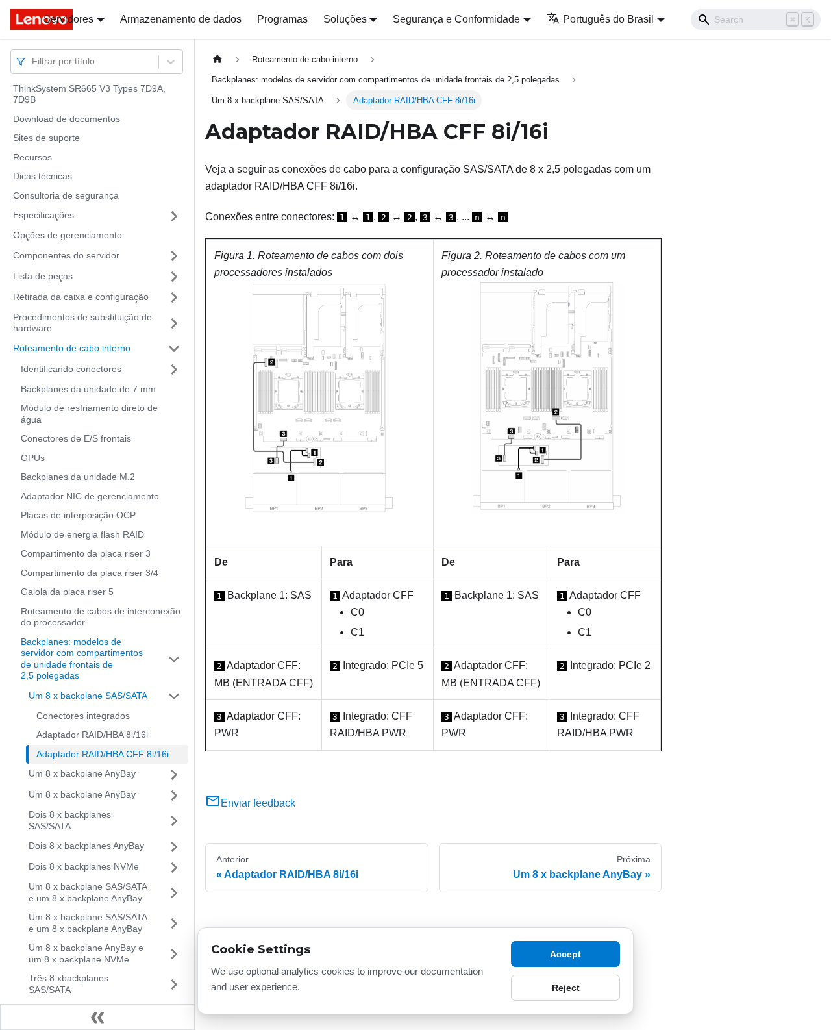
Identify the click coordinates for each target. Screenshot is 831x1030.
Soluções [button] (345, 19)
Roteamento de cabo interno (71, 348)
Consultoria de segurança (66, 195)
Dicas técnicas (42, 176)
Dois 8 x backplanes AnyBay (86, 846)
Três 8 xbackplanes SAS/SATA (68, 984)
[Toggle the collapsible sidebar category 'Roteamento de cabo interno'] (174, 348)
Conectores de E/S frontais (76, 439)
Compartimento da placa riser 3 (86, 554)
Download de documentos (66, 119)
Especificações (43, 215)
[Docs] (17, 19)
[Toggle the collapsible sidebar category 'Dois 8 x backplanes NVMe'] (174, 867)
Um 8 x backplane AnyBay (82, 774)
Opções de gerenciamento (67, 236)
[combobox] (33, 61)
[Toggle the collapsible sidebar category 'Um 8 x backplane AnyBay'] (174, 774)
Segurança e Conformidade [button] (456, 19)
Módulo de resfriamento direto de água (89, 414)
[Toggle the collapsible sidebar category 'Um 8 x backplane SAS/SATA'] (174, 696)
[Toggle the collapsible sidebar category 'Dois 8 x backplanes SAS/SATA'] (174, 821)
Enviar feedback (258, 803)
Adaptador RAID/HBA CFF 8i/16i (102, 754)
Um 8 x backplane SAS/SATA (88, 695)
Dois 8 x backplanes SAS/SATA (70, 821)
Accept (565, 954)
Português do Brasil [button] (608, 19)
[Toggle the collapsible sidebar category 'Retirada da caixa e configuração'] (174, 297)
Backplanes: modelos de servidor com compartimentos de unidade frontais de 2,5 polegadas (82, 658)
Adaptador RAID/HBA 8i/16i (92, 735)
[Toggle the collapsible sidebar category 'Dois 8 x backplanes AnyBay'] (174, 846)
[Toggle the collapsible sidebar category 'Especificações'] (174, 216)
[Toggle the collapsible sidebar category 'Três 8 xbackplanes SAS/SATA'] (174, 985)
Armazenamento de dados (181, 19)
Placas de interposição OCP (78, 515)
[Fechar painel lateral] (97, 1017)
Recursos (32, 157)
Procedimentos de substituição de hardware (82, 323)
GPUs (33, 458)
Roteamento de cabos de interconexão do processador (100, 617)
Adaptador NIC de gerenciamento (90, 496)
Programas (282, 19)
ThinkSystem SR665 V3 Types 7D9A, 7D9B (89, 94)
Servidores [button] (68, 19)
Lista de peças (43, 276)
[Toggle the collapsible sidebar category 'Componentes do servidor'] (174, 255)
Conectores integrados (83, 715)
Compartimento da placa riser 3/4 (89, 573)
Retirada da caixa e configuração (81, 297)
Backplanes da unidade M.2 (78, 477)
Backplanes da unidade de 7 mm (88, 389)
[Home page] (217, 59)
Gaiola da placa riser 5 (67, 592)
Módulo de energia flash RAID (82, 534)
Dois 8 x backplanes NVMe (84, 867)
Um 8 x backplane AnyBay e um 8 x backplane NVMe (86, 954)
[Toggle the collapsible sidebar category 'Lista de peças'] (174, 276)
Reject (566, 988)
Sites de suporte (46, 138)
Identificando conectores (71, 369)
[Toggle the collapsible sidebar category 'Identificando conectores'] (174, 369)
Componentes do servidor (66, 255)
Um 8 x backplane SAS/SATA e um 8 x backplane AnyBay (88, 893)
